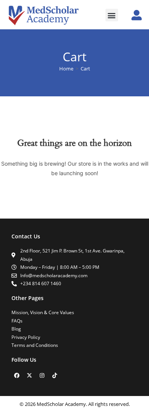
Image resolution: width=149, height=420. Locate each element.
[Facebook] (16, 375)
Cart (85, 68)
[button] (111, 15)
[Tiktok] (54, 375)
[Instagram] (42, 375)
